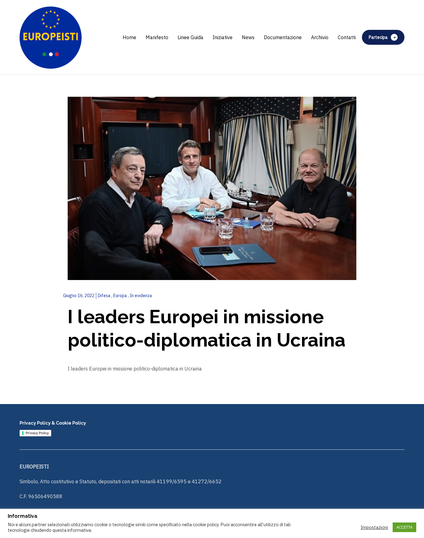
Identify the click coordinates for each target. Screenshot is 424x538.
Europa (120, 295)
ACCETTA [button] (404, 527)
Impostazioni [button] (374, 527)
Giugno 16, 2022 (78, 295)
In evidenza (141, 295)
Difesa (104, 295)
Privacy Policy (37, 433)
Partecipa (378, 37)
